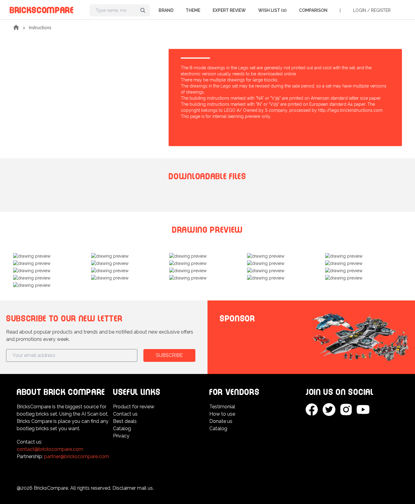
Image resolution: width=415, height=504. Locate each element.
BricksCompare (42, 9)
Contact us (125, 414)
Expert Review (229, 10)
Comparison (313, 10)
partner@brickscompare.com (76, 456)
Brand (166, 10)
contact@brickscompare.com (50, 449)
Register (381, 10)
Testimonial (222, 407)
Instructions (40, 27)
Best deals (125, 421)
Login (359, 10)
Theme (193, 10)
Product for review (133, 407)
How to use (222, 414)
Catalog (122, 428)
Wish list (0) (272, 10)
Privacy (121, 436)
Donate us (220, 421)
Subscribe (169, 355)
